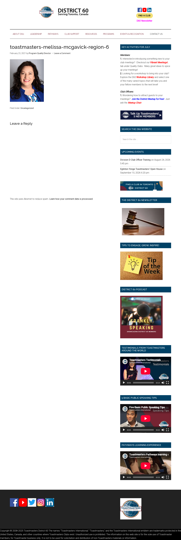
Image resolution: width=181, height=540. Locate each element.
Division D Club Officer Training (135, 159)
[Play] (123, 382)
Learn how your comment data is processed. (71, 199)
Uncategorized (27, 108)
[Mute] (162, 382)
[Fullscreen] (167, 382)
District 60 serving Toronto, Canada (64, 12)
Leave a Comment (62, 53)
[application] (145, 371)
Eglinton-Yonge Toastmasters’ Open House (141, 169)
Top (174, 533)
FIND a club (144, 15)
